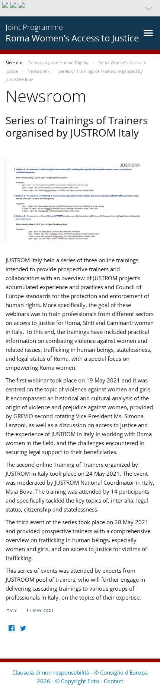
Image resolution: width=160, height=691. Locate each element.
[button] (80, 8)
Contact (113, 681)
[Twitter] (23, 628)
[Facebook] (11, 628)
